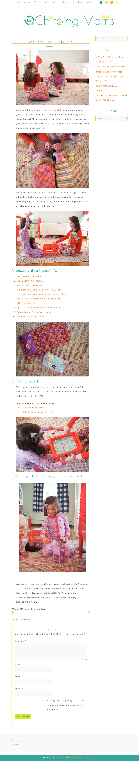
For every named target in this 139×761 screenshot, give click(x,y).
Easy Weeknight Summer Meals (111, 67)
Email (18, 676)
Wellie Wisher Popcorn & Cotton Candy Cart (39, 299)
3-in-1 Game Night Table (29, 276)
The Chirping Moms (69, 20)
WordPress (86, 757)
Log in (94, 757)
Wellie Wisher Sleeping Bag (30, 285)
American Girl (54, 110)
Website (19, 688)
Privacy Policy (17, 741)
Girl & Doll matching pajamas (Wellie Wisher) (39, 290)
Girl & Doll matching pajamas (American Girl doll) (41, 294)
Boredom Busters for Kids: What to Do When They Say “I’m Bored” (109, 76)
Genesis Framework (75, 757)
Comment (20, 641)
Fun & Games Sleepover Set (31, 281)
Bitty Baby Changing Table (30, 408)
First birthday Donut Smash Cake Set (36, 412)
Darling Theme (61, 757)
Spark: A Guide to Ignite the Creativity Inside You (41, 308)
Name (18, 664)
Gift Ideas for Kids (26, 619)
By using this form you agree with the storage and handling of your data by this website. (65, 705)
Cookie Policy (16, 744)
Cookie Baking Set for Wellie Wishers (36, 312)
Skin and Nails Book (27, 303)
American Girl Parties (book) (31, 317)
